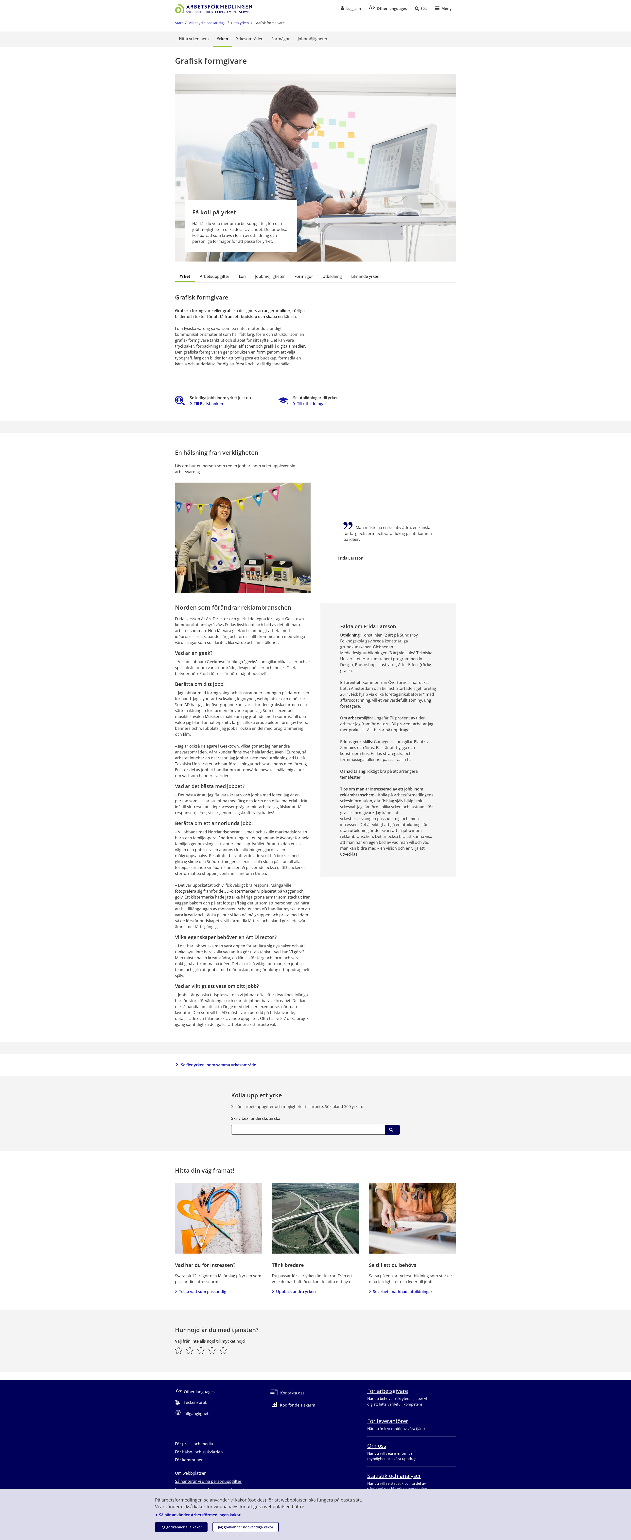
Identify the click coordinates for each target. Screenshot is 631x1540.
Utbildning (332, 276)
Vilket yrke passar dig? (207, 22)
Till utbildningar (311, 403)
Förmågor (280, 38)
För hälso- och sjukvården (199, 1452)
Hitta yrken (240, 22)
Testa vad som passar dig (202, 1291)
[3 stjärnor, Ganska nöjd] (201, 1350)
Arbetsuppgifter (214, 276)
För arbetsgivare (387, 1390)
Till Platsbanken (208, 403)
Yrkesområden (249, 38)
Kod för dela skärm (297, 1405)
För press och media (194, 1443)
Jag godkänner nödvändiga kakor (245, 1527)
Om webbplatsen (191, 1473)
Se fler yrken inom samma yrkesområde (218, 1065)
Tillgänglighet (196, 1413)
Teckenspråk (195, 1402)
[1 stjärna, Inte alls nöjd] (179, 1350)
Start (179, 22)
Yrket (185, 276)
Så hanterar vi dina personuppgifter (208, 1481)
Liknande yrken (365, 276)
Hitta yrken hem (194, 38)
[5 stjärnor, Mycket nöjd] (223, 1350)
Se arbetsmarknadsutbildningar (402, 1291)
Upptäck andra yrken (296, 1291)
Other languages (199, 1391)
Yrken (222, 38)
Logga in (353, 8)
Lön (242, 276)
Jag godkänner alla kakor (181, 1527)
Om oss (376, 1445)
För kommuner (189, 1460)
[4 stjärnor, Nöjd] (212, 1350)
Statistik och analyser (394, 1475)
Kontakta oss (292, 1393)
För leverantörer (387, 1421)
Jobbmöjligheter (313, 38)
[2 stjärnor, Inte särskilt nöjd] (190, 1350)
